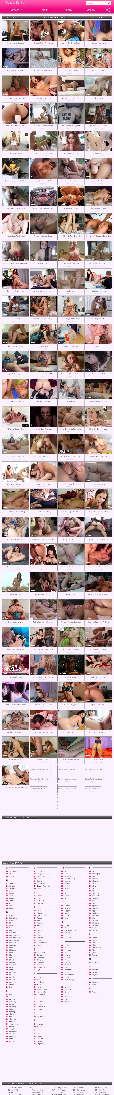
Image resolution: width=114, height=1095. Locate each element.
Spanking (95, 993)
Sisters (94, 971)
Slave (94, 976)
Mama (67, 958)
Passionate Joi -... (98, 346)
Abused (12, 968)
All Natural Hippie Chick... (15, 429)
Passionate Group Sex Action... (43, 594)
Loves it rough (90, 834)
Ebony (39, 981)
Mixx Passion (98, 760)
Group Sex (41, 1052)
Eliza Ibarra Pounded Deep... (71, 787)
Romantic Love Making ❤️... (43, 374)
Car (10, 1079)
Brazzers (12, 1057)
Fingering (40, 1008)
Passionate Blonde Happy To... (43, 126)
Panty (67, 1032)
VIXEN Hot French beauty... (43, 153)
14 (104, 17)
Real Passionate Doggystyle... (40, 853)
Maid (66, 956)
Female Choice (42, 1000)
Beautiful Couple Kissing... (43, 512)
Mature (67, 966)
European (40, 986)
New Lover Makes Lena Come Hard (98, 236)
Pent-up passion (98, 153)
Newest (68, 9)
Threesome (96, 1032)
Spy (93, 995)
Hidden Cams (42, 1074)
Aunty (11, 993)
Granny (40, 1050)
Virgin (94, 1057)
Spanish (95, 990)
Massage (68, 961)
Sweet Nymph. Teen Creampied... (71, 236)
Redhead (68, 1074)
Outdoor (68, 1023)
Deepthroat (41, 961)
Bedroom (12, 1030)
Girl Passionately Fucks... (38, 863)
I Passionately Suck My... (71, 70)
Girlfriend (40, 1042)
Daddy (39, 956)
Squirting (95, 998)
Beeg (88, 149)
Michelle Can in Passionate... (15, 842)
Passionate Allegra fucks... (15, 567)
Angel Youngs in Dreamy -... (98, 732)
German (40, 1040)
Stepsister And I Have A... (98, 705)
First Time (40, 1010)
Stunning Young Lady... (15, 153)
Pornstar (68, 1050)
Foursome (40, 1023)
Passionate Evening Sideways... (98, 594)
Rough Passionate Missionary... (98, 649)
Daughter (40, 958)
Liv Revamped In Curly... (71, 153)
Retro (67, 1077)
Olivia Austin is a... (36, 873)
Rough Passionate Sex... (71, 815)
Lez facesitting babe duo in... (71, 512)
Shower (95, 966)
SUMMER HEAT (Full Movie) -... (98, 401)
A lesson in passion (64, 834)
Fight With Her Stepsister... (98, 787)
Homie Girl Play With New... (43, 70)
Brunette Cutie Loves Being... (16, 512)
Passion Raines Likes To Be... (71, 263)
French (39, 1025)
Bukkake (12, 1069)
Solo (94, 986)
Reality (67, 1072)
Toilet (94, 1037)
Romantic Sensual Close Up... (71, 622)
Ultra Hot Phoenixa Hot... (43, 181)
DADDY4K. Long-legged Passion (16, 787)
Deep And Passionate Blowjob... (43, 539)
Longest (91, 9)
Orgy (66, 1020)
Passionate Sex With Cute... (15, 815)
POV (66, 1052)
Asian (11, 988)
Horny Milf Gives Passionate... (43, 429)
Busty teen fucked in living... (15, 346)
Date (49, 17)
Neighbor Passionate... (98, 43)
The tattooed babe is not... (16, 291)
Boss (11, 1052)
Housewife (41, 1079)
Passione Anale (43, 346)
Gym (38, 1055)
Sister (94, 968)
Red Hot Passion (98, 98)
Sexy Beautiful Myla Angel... (71, 346)
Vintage (95, 1055)
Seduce (95, 963)
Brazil (11, 1055)
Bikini (11, 1040)
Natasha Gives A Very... (65, 824)
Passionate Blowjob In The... (71, 374)
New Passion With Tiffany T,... (71, 181)
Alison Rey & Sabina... (92, 824)
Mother (67, 983)
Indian (39, 1087)
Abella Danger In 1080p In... (15, 456)
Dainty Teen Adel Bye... (43, 484)
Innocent (40, 1089)
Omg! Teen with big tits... (98, 815)
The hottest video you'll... (93, 853)
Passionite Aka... (43, 263)
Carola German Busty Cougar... (43, 649)
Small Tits (96, 981)
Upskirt (95, 1047)
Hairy (39, 1062)
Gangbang (41, 1037)
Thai (94, 1030)
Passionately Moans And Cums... (16, 98)
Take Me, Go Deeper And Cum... (16, 705)
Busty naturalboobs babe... (99, 181)
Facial (39, 995)
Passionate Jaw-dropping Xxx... (71, 319)
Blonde (12, 1045)
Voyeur (95, 1059)
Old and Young (70, 1015)
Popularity (55, 17)
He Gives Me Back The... (15, 539)
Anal (11, 981)
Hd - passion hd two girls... (16, 484)
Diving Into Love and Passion (43, 677)
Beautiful (12, 1018)
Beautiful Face (14, 1025)
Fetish (39, 1005)
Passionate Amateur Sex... (43, 456)
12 (99, 17)
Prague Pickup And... (99, 374)
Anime (11, 983)
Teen (94, 1027)
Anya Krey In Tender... (98, 319)
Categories (16, 9)
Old (66, 1013)
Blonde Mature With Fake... (43, 43)
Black (11, 1042)
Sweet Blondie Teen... (71, 291)
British (11, 1062)
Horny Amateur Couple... (15, 43)
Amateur (12, 973)
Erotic (39, 983)
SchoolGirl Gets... (43, 760)
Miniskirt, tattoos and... (43, 842)
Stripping (95, 1008)
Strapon (95, 1005)
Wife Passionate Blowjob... (16, 649)
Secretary (95, 961)
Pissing (67, 1047)
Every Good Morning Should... (99, 512)
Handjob (40, 1064)
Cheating (12, 1092)
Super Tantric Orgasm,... (16, 374)
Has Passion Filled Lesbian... (98, 126)
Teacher (95, 1025)
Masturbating (70, 963)
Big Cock (12, 1035)
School (94, 956)
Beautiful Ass (14, 1020)
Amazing (12, 976)
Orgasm (68, 1018)
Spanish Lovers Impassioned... (43, 208)
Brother (12, 1064)
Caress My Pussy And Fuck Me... (99, 622)
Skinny (94, 973)
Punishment (69, 1059)
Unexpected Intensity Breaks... (15, 126)
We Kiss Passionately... (37, 882)
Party (66, 1037)
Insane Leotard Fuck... (71, 594)
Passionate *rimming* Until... (16, 208)
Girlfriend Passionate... (10, 863)
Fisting (39, 1013)
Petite (67, 1045)
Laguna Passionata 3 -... (71, 677)
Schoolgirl (96, 958)
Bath (11, 1005)
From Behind (42, 1027)
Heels (39, 1069)
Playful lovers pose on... (99, 291)
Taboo (94, 1023)
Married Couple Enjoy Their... (43, 732)
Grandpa (40, 1047)
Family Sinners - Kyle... (71, 208)
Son (93, 988)
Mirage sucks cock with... (10, 873)
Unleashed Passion (64, 844)
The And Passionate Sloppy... (43, 815)
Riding (67, 1079)
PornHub (62, 39)
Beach (11, 1015)
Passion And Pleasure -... (71, 732)
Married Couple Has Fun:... (71, 43)
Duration (62, 17)
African (12, 971)
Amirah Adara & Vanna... (43, 98)
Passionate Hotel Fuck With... (71, 98)
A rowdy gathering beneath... (98, 677)
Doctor (39, 966)
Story (94, 1003)
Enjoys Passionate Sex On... (15, 401)
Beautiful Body (14, 1023)
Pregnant (68, 1055)
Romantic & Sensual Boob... (43, 236)
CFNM (11, 1089)
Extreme (40, 988)
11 (96, 17)
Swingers (95, 1015)
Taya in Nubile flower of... (15, 760)
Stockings (95, 1000)
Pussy (67, 1062)
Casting (12, 1084)
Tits (93, 1035)
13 (102, 17)
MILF (66, 973)
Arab (11, 986)
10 (93, 17)
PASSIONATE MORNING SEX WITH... (15, 263)
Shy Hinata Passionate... (43, 567)
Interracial (41, 1092)
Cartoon (12, 1082)
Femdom (40, 1003)
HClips (88, 39)
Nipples (67, 995)
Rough (67, 1084)
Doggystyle (41, 968)
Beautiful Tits (14, 1027)
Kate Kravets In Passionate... (43, 705)
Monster (68, 981)
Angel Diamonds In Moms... (71, 649)
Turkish (95, 1040)
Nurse (67, 1000)
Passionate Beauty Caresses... (71, 567)
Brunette (12, 1067)
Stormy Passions (15, 594)
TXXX (5, 39)
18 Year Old (13, 956)
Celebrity (12, 1087)
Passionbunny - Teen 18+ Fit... (15, 181)
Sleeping (95, 978)
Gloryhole (40, 1045)
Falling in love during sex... (99, 208)
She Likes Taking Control (71, 705)
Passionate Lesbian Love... (67, 873)
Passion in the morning (99, 484)
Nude (67, 998)
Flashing (40, 1015)
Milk (66, 976)
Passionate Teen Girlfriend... (95, 863)
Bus (10, 1072)
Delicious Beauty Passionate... (43, 787)
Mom (66, 978)
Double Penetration (44, 971)
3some (11, 961)
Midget (67, 971)
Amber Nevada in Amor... (15, 677)
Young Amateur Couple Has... (16, 70)
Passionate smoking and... (71, 760)
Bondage (12, 1050)
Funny (39, 1030)
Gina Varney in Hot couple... (94, 873)
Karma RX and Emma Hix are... (43, 291)
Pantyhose (68, 1035)
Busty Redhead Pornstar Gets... (98, 567)
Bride (11, 1059)
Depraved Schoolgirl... (15, 622)
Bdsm (11, 1013)
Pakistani (68, 1030)
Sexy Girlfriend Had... (65, 863)
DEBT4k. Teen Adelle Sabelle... (71, 484)
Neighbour (69, 993)
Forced (39, 1020)
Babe (11, 1000)
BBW (11, 1010)
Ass (10, 990)
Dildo (39, 963)
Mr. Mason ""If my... (98, 70)
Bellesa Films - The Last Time (71, 456)
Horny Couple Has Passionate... (71, 429)
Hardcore (40, 1067)
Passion (67, 1040)
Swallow (95, 1013)
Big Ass (12, 1032)
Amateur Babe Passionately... (99, 539)
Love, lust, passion (8, 882)
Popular (45, 9)
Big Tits (12, 1037)
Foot (38, 1018)
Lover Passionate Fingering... (71, 126)
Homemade (41, 1077)
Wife (94, 1069)
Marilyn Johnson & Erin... (15, 732)
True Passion (71, 401)
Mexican (68, 968)
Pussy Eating (69, 1064)
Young (94, 1077)
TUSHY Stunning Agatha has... (43, 622)
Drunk (39, 973)
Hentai (39, 1072)
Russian (68, 1087)
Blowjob (12, 1047)
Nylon (67, 1003)
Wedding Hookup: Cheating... (43, 319)
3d (10, 958)
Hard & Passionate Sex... (71, 539)
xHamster (7, 122)
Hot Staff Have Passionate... (67, 853)
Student (95, 1010)
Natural (67, 990)
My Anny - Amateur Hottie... (94, 844)
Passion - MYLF (15, 319)
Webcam (95, 1067)
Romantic (68, 1082)
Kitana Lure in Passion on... (98, 263)
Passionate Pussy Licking (43, 401)
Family (39, 998)
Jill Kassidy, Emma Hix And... (98, 429)
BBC (10, 1008)
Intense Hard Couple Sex (98, 456)
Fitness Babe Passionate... (16, 236)
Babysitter (13, 1003)
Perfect (67, 1042)
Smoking (95, 983)
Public (67, 1057)
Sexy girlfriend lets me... (10, 853)
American (12, 978)
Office (67, 1010)
